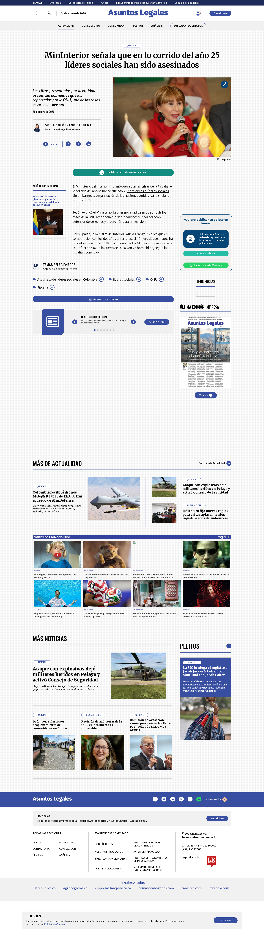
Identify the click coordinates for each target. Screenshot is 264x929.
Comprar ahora (206, 253)
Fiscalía (42, 287)
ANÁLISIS (157, 25)
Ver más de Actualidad (212, 463)
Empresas (55, 2)
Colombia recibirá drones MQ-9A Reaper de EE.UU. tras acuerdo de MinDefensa (58, 496)
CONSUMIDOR (116, 25)
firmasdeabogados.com (156, 888)
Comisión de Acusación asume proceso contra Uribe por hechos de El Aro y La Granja (150, 725)
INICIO (37, 842)
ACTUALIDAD (66, 25)
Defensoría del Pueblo (81, 2)
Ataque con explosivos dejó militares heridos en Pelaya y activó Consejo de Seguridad (206, 488)
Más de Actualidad (57, 463)
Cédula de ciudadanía (187, 2)
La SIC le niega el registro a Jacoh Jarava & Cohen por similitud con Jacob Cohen (205, 671)
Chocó (105, 2)
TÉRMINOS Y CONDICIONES (111, 859)
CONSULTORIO (91, 25)
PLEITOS (138, 25)
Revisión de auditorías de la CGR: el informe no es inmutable (101, 725)
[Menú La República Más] (35, 13)
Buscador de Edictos (188, 25)
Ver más (203, 395)
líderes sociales (124, 279)
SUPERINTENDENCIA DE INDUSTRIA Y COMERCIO (148, 868)
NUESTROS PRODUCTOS (109, 851)
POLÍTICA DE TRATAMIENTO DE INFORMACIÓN (150, 859)
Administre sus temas (105, 299)
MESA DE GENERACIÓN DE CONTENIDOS (147, 844)
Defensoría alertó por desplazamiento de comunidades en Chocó (50, 725)
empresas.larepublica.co (113, 888)
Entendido (225, 920)
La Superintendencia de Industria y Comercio (141, 2)
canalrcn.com (192, 888)
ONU (153, 279)
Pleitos (189, 646)
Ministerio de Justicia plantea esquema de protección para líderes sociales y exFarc (46, 200)
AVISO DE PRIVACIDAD (147, 851)
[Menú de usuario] (198, 13)
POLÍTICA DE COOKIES (108, 868)
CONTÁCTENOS (104, 844)
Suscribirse (220, 13)
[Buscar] (49, 13)
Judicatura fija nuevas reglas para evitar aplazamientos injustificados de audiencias (205, 514)
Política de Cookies (54, 924)
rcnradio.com (219, 888)
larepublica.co (45, 888)
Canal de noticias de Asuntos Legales (126, 172)
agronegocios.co (75, 888)
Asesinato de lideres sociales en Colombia (67, 279)
